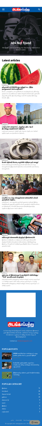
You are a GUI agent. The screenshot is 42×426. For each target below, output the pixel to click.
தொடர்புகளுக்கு (27, 420)
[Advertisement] (21, 3)
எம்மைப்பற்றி (19, 420)
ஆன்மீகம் (5, 124)
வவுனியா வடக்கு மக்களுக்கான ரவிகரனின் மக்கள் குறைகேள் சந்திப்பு (20, 199)
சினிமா (4, 272)
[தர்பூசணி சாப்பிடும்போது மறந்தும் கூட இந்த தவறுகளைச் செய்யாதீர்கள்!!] (21, 74)
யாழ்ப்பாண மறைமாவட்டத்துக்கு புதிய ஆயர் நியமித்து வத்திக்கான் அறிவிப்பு (17, 128)
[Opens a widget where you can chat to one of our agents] (34, 422)
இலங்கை (5, 159)
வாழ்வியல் (5, 84)
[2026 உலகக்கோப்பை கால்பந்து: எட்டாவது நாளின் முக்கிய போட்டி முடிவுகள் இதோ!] (7, 356)
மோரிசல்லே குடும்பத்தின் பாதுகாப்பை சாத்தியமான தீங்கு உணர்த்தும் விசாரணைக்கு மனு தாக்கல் (26, 365)
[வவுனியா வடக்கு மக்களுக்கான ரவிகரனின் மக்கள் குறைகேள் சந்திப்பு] (21, 184)
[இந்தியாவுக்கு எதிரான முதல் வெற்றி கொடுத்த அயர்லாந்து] (7, 375)
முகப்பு (12, 420)
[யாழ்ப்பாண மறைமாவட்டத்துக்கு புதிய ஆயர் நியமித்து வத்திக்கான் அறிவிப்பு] (21, 113)
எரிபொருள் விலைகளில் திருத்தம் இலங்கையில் (18, 237)
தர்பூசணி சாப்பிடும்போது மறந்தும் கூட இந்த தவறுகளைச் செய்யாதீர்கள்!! (17, 88)
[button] (3, 9)
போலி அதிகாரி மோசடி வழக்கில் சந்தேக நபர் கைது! (20, 162)
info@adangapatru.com (24, 341)
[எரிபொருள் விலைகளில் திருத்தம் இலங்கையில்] (21, 224)
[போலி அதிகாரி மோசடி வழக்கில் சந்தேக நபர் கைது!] (21, 149)
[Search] (39, 9)
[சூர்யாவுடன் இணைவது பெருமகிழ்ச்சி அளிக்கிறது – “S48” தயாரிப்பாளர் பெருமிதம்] (21, 261)
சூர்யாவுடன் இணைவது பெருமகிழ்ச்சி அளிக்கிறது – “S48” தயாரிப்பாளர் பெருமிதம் (20, 276)
